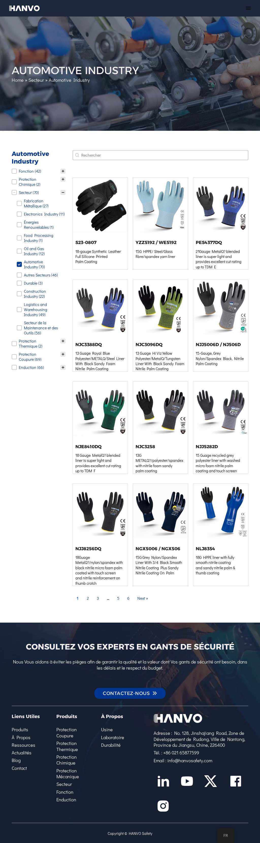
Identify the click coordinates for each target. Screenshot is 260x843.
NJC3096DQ (149, 344)
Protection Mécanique (67, 774)
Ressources (23, 745)
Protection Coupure (66, 732)
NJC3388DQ (88, 344)
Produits (20, 729)
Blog (16, 760)
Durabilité (111, 745)
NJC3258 (145, 446)
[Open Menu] (248, 8)
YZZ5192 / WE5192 (156, 242)
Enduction (66, 800)
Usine (107, 729)
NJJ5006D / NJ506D (218, 344)
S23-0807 (85, 242)
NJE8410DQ (88, 446)
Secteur (64, 784)
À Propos (21, 737)
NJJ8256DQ (88, 548)
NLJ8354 (205, 548)
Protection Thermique (67, 746)
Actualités (21, 753)
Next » (142, 598)
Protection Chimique (66, 760)
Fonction (64, 792)
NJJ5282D (207, 446)
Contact (19, 768)
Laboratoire (112, 737)
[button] (39, 171)
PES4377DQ (209, 242)
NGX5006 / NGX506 (158, 548)
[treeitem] (39, 171)
